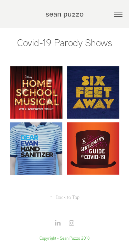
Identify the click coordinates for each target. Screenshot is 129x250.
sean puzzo (64, 13)
